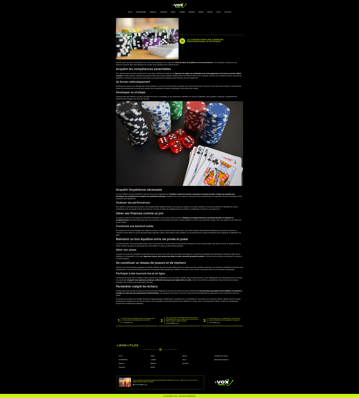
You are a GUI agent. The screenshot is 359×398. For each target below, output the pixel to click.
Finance (163, 12)
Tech (218, 12)
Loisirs (182, 12)
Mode (201, 12)
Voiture (227, 12)
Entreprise (141, 12)
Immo (173, 12)
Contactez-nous (221, 356)
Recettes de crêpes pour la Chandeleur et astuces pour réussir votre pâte (139, 319)
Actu (130, 12)
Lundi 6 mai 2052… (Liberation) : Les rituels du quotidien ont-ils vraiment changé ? (224, 319)
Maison (192, 12)
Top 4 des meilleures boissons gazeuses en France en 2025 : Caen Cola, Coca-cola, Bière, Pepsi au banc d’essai (182, 319)
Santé (209, 12)
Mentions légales (221, 360)
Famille (153, 12)
